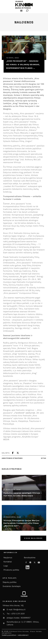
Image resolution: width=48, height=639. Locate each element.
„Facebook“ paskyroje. (25, 413)
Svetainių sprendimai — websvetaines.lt (15, 635)
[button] (21, 10)
